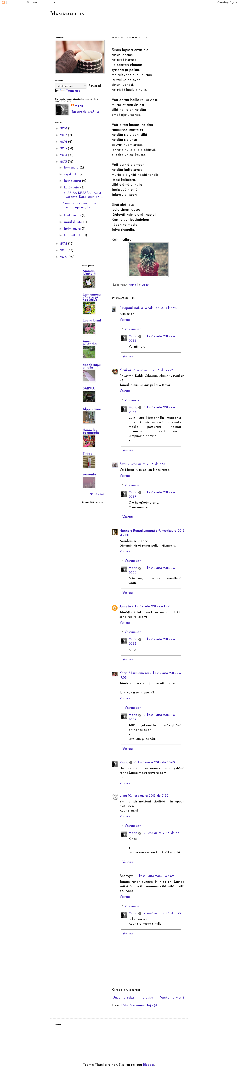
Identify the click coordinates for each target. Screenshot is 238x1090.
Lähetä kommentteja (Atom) (143, 1005)
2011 (63, 250)
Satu (122, 464)
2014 (64, 155)
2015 (64, 148)
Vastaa (124, 319)
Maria (133, 336)
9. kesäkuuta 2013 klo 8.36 (146, 464)
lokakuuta (72, 167)
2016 (64, 142)
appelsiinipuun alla (92, 366)
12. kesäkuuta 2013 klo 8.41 (161, 833)
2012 (64, 243)
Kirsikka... (125, 370)
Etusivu (147, 997)
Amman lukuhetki (89, 272)
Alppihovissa (92, 409)
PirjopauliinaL (129, 308)
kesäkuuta (72, 187)
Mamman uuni (68, 13)
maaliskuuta (73, 222)
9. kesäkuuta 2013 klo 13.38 (151, 606)
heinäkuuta (73, 181)
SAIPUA (89, 388)
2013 (64, 161)
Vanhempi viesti (172, 997)
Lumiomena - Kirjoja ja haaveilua (92, 297)
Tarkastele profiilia (85, 112)
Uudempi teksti (124, 997)
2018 (64, 128)
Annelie (125, 606)
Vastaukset (133, 329)
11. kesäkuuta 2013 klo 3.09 (154, 876)
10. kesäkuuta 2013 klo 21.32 (148, 795)
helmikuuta (73, 228)
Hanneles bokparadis (91, 431)
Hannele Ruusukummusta (138, 530)
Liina (123, 795)
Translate (73, 90)
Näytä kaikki (97, 494)
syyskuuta (71, 174)
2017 (64, 135)
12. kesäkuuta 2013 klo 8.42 (161, 913)
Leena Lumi (92, 320)
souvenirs (89, 474)
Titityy (87, 453)
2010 (64, 257)
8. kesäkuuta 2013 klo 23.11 (160, 308)
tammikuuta (73, 235)
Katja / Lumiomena (134, 673)
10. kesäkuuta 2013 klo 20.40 (154, 762)
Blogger (148, 1064)
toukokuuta (73, 215)
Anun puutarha (90, 343)
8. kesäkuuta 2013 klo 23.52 (153, 370)
